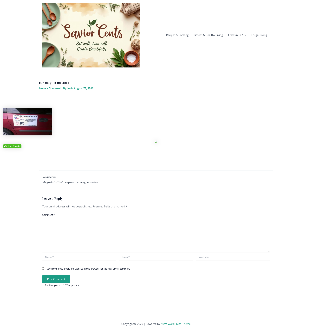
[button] (244, 35)
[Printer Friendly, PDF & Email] (12, 146)
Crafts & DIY (235, 35)
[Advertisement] (156, 100)
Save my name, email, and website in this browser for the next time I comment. (88, 268)
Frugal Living (259, 35)
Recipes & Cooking (177, 35)
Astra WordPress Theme (176, 324)
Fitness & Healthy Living (208, 35)
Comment (48, 214)
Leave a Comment (50, 88)
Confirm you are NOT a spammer (62, 285)
